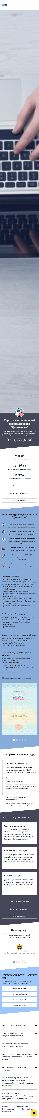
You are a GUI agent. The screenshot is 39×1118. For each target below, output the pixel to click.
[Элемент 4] (22, 740)
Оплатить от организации (19, 493)
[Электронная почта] (30, 440)
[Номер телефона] (25, 440)
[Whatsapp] (9, 440)
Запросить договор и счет (19, 902)
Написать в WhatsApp (19, 994)
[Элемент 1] (14, 740)
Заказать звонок (19, 1005)
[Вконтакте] (19, 440)
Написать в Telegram (19, 988)
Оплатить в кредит (19, 500)
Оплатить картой (19, 486)
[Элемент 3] (19, 740)
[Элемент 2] (17, 740)
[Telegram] (14, 440)
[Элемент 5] (25, 740)
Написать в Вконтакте (20, 1000)
